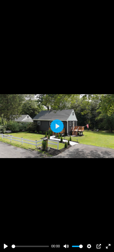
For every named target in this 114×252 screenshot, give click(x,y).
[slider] (30, 246)
